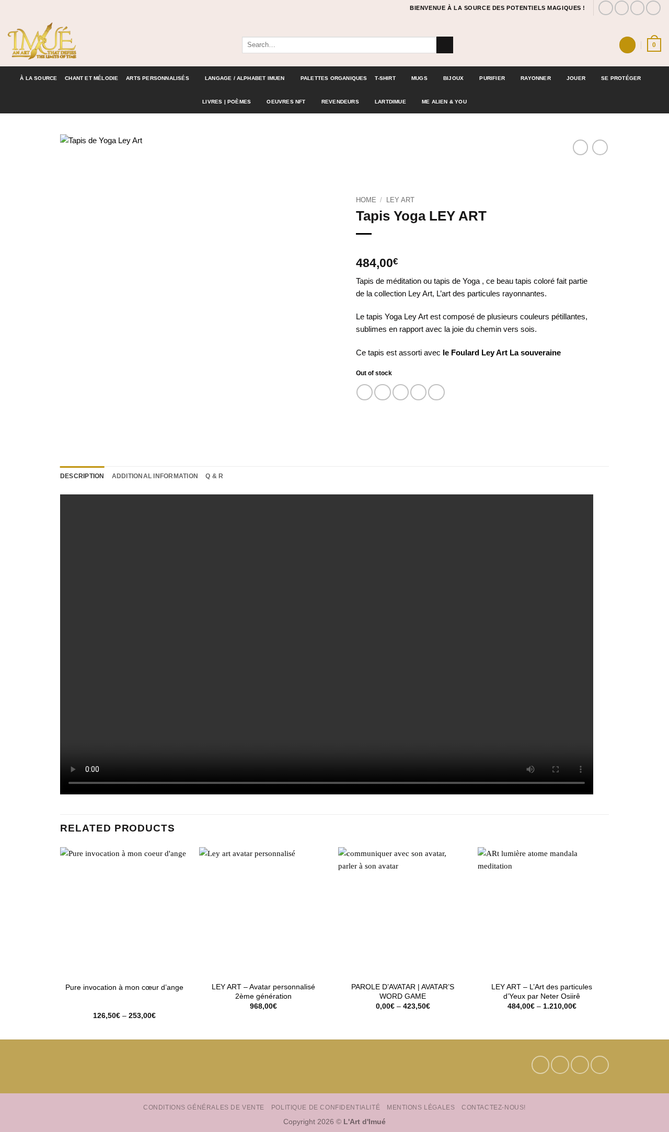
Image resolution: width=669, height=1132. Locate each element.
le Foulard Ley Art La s (484, 352)
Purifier (492, 78)
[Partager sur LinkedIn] (436, 392)
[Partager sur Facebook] (364, 392)
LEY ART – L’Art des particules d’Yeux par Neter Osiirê (541, 991)
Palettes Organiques (334, 78)
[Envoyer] (444, 45)
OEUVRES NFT (286, 102)
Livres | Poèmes (226, 102)
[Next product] (580, 147)
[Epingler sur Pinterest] (418, 392)
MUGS (419, 78)
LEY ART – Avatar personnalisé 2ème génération (263, 991)
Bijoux (453, 78)
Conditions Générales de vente (203, 1107)
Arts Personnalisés (157, 78)
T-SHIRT (385, 78)
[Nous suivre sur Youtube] (653, 8)
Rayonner (536, 78)
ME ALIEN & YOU (444, 102)
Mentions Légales (421, 1107)
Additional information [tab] (155, 476)
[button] (627, 45)
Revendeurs (340, 102)
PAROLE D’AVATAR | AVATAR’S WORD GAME (402, 991)
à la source (38, 78)
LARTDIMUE (390, 102)
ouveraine (543, 352)
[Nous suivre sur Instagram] (622, 8)
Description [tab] (82, 476)
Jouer (576, 78)
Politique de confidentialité (325, 1107)
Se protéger (621, 78)
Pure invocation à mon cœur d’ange (124, 987)
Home (366, 200)
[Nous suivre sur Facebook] (605, 8)
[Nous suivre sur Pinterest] (637, 8)
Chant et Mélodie (91, 78)
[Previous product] (599, 147)
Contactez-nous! (494, 1107)
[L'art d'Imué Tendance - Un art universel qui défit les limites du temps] (117, 41)
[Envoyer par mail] (401, 392)
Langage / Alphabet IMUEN (245, 78)
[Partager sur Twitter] (382, 392)
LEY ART (400, 200)
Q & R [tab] (214, 476)
